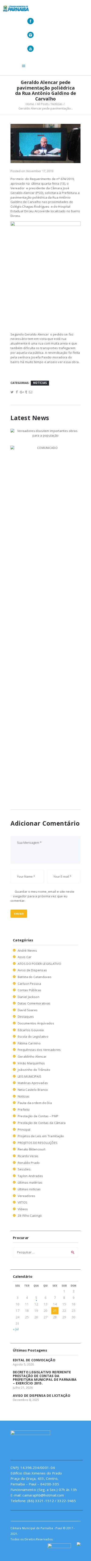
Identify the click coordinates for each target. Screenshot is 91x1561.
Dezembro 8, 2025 (26, 1400)
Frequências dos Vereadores (39, 1050)
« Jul (16, 1329)
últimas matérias (30, 1182)
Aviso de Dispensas (32, 970)
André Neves (27, 950)
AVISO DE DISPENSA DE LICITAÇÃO (41, 1395)
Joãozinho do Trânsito (34, 1070)
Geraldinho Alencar (32, 1056)
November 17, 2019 (39, 171)
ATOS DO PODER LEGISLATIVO (39, 964)
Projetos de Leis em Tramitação (41, 1136)
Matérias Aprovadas (33, 1083)
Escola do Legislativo (33, 1036)
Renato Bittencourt (31, 1149)
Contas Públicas (30, 990)
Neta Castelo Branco (33, 1090)
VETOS (23, 1202)
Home (30, 104)
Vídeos (23, 1209)
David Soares (28, 1010)
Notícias (57, 104)
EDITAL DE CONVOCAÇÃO (34, 1360)
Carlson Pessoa (29, 984)
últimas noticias (29, 1189)
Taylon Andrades (30, 1176)
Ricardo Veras (28, 1156)
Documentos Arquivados (36, 1023)
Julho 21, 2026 (23, 1387)
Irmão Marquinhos (31, 1063)
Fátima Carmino (29, 1043)
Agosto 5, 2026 (23, 1364)
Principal (24, 1129)
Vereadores (26, 1196)
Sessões (24, 1169)
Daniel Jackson (28, 997)
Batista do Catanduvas (34, 977)
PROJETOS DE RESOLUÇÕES (38, 1143)
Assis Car (25, 957)
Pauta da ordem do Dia (35, 1103)
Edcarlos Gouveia (31, 1030)
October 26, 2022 (30, 624)
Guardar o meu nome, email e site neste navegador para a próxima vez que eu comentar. (42, 896)
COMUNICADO (30, 618)
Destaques (26, 1016)
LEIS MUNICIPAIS (30, 1076)
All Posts (43, 104)
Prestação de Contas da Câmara (42, 1123)
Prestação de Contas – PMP (38, 1116)
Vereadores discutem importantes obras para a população (45, 436)
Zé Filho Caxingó (30, 1215)
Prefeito (24, 1109)
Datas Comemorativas (34, 1003)
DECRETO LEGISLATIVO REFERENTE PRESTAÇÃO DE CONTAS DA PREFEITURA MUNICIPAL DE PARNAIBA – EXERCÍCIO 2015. (45, 1377)
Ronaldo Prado (29, 1163)
